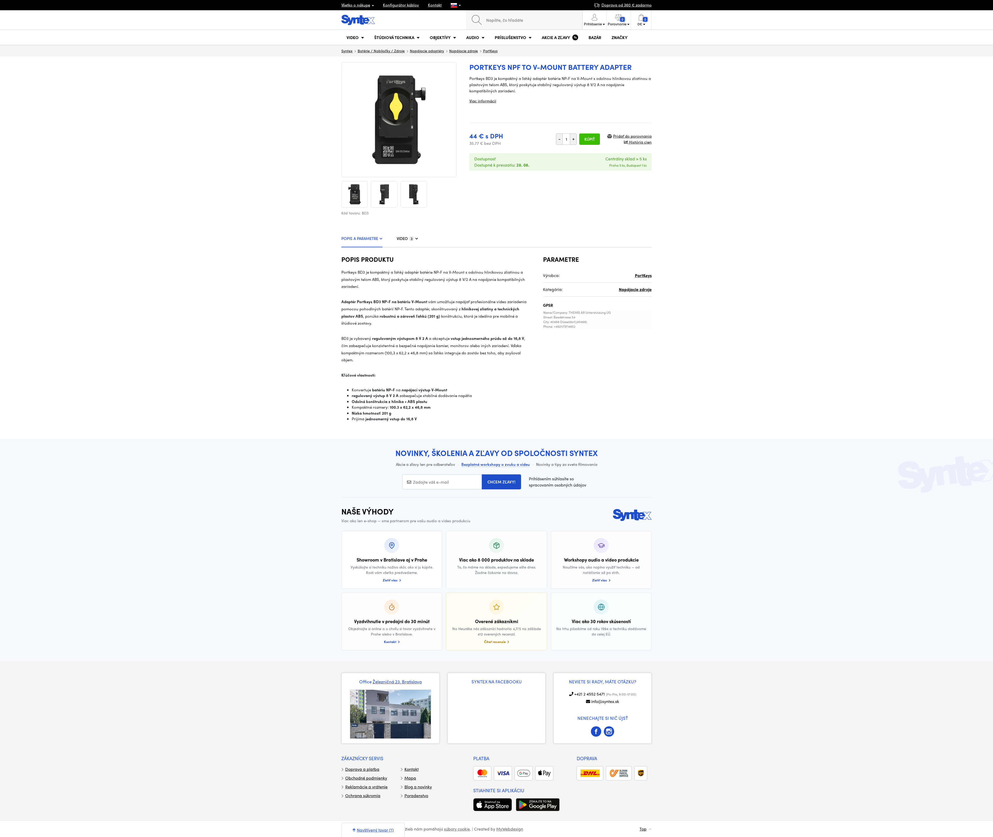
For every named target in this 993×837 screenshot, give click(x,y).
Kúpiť (589, 139)
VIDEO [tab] (404, 238)
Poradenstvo (416, 795)
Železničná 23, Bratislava (397, 681)
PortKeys (490, 50)
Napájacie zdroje (463, 50)
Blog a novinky (418, 787)
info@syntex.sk (605, 701)
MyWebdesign (509, 829)
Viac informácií (482, 101)
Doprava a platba (362, 769)
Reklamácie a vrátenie (366, 787)
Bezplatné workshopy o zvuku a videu (495, 464)
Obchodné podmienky (366, 778)
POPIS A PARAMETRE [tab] (359, 238)
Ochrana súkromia (362, 795)
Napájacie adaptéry (427, 50)
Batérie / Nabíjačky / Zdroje (381, 50)
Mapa (410, 778)
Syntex (346, 50)
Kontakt (435, 5)
